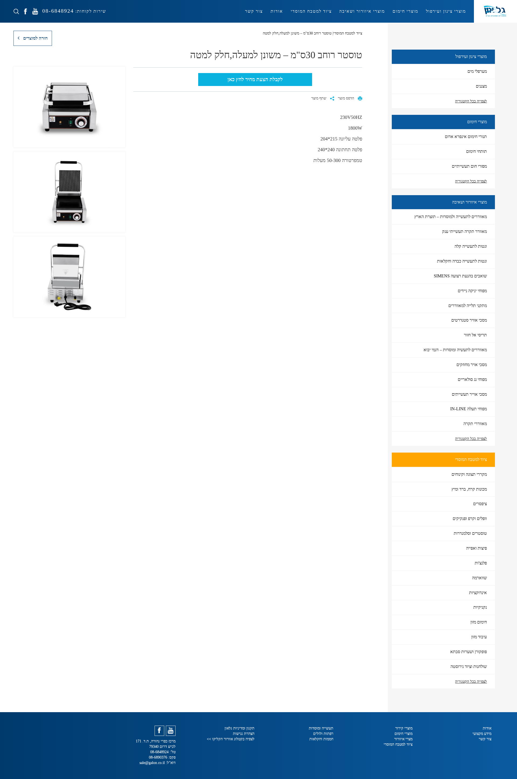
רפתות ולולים (323, 734)
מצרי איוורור (403, 739)
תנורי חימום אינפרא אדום (466, 136)
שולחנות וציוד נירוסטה (468, 666)
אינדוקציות (478, 592)
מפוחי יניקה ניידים (472, 290)
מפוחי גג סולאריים (472, 379)
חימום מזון (478, 622)
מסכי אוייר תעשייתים (469, 394)
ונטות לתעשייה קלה (471, 246)
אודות (277, 11)
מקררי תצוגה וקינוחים (469, 474)
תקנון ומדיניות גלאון (239, 728)
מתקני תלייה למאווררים (467, 305)
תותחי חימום (476, 151)
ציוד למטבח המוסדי (311, 11)
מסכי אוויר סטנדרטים (469, 320)
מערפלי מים (477, 71)
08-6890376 (158, 757)
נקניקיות (480, 607)
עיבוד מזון (479, 637)
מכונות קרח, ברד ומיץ (469, 489)
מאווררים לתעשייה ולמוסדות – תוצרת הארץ (450, 216)
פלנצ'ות (481, 563)
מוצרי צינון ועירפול (446, 11)
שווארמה (479, 577)
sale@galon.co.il (152, 763)
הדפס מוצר (346, 98)
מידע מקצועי (482, 734)
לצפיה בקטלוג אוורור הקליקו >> (230, 739)
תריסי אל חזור (475, 335)
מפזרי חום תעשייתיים (469, 166)
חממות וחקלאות (321, 739)
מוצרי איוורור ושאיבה (362, 11)
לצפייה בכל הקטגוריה (471, 101)
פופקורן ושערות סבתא (468, 651)
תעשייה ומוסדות (321, 728)
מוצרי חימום (405, 11)
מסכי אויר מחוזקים (471, 364)
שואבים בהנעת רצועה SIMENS (460, 276)
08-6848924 (57, 11)
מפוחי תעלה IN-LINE (468, 408)
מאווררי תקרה (475, 423)
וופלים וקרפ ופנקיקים (470, 518)
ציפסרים (480, 503)
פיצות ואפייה (476, 548)
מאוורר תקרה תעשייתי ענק (464, 231)
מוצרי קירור (404, 728)
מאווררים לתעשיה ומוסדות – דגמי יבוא (455, 349)
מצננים (481, 86)
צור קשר (254, 11)
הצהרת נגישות (243, 734)
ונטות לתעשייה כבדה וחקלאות (462, 261)
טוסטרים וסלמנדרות (470, 533)
